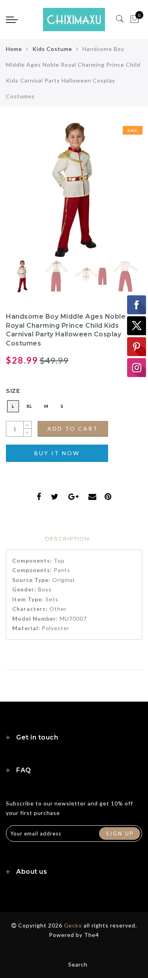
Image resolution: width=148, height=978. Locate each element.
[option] (74, 190)
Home (14, 48)
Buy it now (57, 453)
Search (78, 964)
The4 (91, 934)
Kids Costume (52, 48)
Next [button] (117, 194)
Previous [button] (20, 194)
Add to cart (72, 428)
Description (67, 538)
